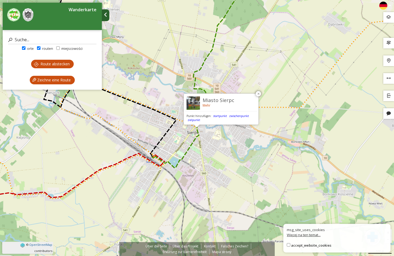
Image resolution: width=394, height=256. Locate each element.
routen (47, 48)
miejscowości (72, 48)
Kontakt (209, 246)
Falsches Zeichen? (234, 246)
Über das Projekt (185, 246)
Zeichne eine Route (53, 79)
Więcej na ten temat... (304, 234)
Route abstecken (54, 63)
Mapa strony (221, 252)
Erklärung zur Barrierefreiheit (185, 252)
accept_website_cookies (311, 245)
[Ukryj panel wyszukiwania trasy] (105, 15)
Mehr (206, 105)
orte (30, 48)
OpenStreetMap (40, 245)
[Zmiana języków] (385, 5)
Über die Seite (156, 246)
